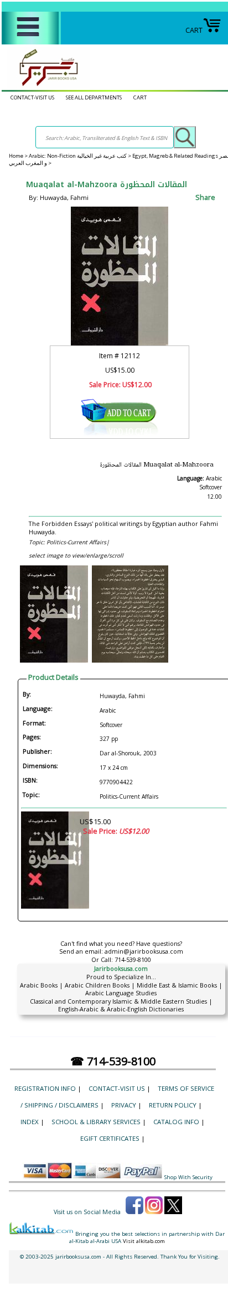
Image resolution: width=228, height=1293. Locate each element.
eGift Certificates (109, 1138)
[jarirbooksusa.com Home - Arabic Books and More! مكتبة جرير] (46, 86)
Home (16, 155)
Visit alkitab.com (144, 1241)
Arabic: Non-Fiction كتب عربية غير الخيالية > (80, 155)
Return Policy (172, 1105)
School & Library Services (96, 1121)
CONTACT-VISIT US (32, 97)
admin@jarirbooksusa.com (144, 951)
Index (29, 1121)
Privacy (123, 1105)
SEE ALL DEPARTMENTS (94, 97)
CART (194, 30)
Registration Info (45, 1088)
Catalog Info (176, 1121)
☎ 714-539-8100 (113, 1061)
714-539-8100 (133, 959)
